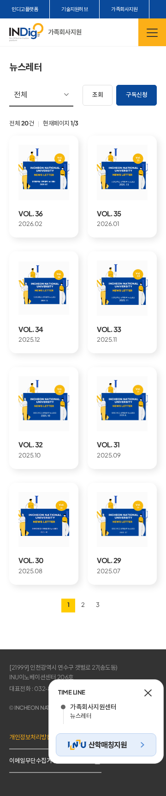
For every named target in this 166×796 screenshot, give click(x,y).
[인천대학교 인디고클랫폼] (26, 32)
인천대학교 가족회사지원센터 (65, 32)
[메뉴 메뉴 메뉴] (152, 32)
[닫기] (148, 692)
